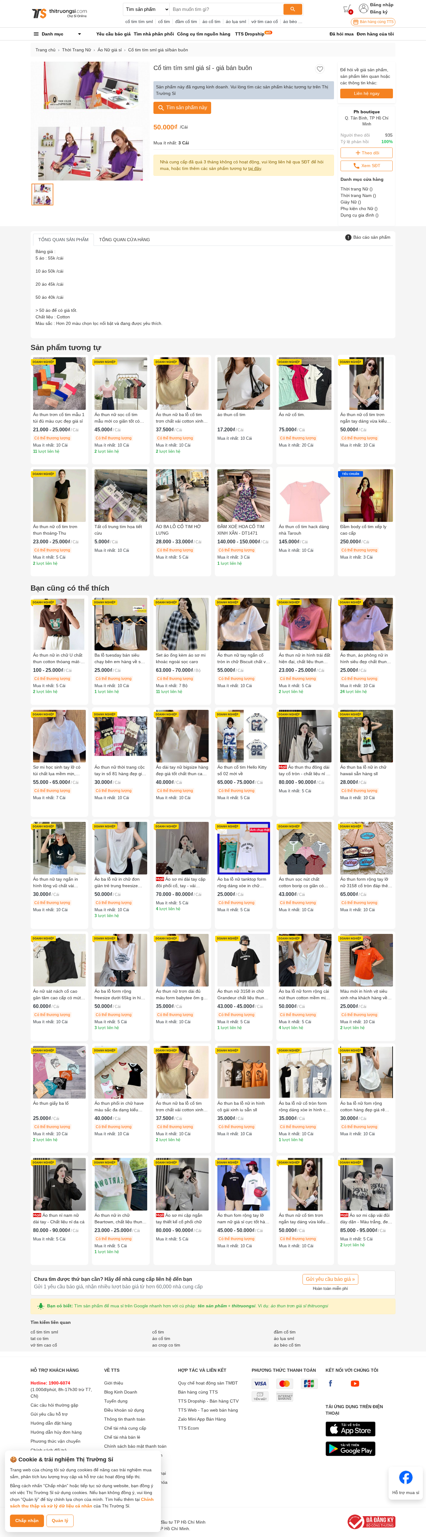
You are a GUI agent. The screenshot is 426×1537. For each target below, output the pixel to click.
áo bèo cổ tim (296, 21)
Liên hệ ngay (367, 93)
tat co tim (40, 1338)
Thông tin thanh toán (124, 1419)
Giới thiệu (113, 1382)
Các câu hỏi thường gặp (54, 1405)
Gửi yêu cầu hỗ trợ (49, 1414)
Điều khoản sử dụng (124, 1410)
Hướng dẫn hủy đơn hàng (56, 1432)
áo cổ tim (211, 21)
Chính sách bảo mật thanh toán (135, 1446)
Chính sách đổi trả (49, 1450)
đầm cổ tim (186, 21)
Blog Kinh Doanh (120, 1391)
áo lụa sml (236, 21)
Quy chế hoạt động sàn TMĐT (208, 1382)
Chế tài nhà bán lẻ (122, 1437)
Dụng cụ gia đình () (360, 215)
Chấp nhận (27, 1520)
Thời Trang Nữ (76, 49)
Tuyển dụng (116, 1401)
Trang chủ (46, 49)
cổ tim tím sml (139, 21)
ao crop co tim (166, 1345)
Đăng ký (379, 11)
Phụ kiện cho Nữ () (359, 208)
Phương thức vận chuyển (55, 1441)
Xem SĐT (370, 165)
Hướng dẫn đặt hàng (51, 1423)
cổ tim (164, 21)
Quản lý (60, 1520)
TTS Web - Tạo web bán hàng (208, 1410)
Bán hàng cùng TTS (376, 22)
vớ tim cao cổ (264, 21)
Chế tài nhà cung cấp (125, 1428)
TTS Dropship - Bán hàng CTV (208, 1401)
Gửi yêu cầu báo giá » (330, 1279)
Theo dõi (370, 152)
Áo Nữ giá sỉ (110, 49)
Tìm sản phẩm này (186, 107)
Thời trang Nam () (358, 195)
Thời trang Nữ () (357, 188)
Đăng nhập (382, 4)
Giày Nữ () (351, 201)
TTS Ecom (188, 1428)
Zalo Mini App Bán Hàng (202, 1419)
